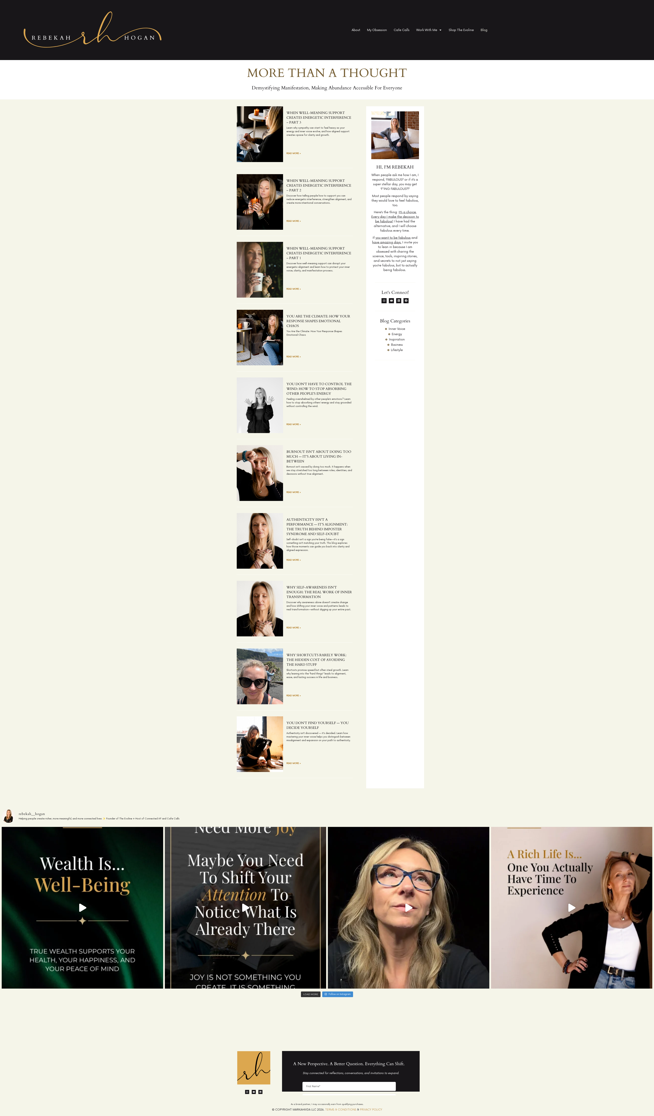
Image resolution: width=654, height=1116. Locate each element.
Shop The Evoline (461, 30)
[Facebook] (406, 300)
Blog (484, 30)
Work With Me (426, 30)
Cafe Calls (401, 30)
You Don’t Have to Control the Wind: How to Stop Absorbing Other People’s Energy (319, 389)
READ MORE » (293, 153)
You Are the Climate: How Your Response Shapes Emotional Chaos (318, 321)
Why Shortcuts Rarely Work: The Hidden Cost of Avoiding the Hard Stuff (316, 660)
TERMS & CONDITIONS (340, 1109)
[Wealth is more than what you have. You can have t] (82, 908)
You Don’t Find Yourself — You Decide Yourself (317, 725)
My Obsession (377, 30)
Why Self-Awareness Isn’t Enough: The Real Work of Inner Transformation (319, 592)
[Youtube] (391, 300)
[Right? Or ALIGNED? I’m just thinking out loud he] (408, 908)
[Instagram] (384, 300)
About (356, 30)
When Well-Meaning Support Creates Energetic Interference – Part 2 (318, 185)
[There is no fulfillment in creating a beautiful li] (571, 908)
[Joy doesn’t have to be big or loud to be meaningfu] (245, 908)
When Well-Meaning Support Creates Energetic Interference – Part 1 (318, 253)
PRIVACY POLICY (371, 1109)
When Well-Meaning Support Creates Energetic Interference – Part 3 (318, 118)
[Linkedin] (398, 300)
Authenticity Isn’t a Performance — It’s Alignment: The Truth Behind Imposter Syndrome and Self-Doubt (317, 526)
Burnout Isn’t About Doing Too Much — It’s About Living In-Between (318, 456)
